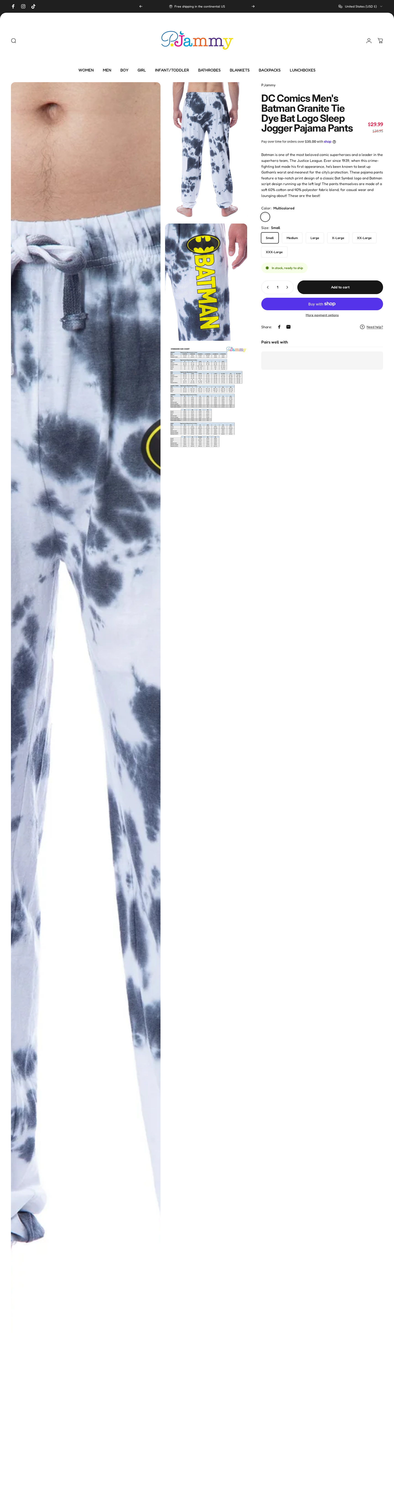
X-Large (338, 238)
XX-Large (364, 238)
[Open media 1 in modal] (86, 786)
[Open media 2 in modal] (206, 150)
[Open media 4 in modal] (206, 396)
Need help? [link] (375, 327)
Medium (292, 238)
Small (270, 238)
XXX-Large (274, 252)
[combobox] (361, 6)
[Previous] (141, 6)
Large (315, 238)
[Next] (253, 6)
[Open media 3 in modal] (206, 282)
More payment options (322, 315)
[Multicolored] (265, 217)
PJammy (268, 85)
